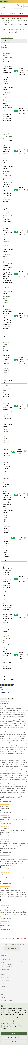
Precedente (3, 699)
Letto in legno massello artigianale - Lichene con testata (6, 300)
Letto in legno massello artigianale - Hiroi (7, 134)
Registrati (3, 986)
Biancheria (22, 13)
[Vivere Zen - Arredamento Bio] (3, 7)
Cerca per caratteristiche (7, 20)
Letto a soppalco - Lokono (6, 517)
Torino (11, 966)
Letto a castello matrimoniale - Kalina (7, 478)
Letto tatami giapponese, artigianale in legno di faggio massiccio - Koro (7, 342)
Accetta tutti (14, 1033)
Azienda (3, 974)
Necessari (5, 1026)
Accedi (2, 989)
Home (3, 18)
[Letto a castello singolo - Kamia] (1, 451)
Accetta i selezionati (14, 1037)
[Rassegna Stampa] (3, 938)
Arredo (3, 13)
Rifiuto (14, 1041)
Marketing (5, 1028)
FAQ (2, 994)
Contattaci (3, 983)
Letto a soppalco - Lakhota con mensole (7, 599)
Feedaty (25, 27)
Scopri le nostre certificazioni (12, 947)
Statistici (22, 1026)
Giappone (12, 13)
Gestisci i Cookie (5, 969)
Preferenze (14, 1026)
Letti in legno (20, 18)
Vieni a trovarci (5, 980)
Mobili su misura (5, 977)
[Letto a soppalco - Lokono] (1, 537)
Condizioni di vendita (6, 1000)
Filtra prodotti (7, 37)
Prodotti (8, 18)
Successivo (11, 699)
